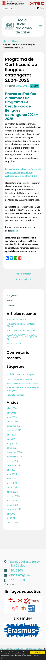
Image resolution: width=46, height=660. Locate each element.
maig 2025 (12, 443)
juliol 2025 (12, 434)
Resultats (11, 394)
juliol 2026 (12, 408)
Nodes (10, 300)
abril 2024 (11, 478)
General (34, 85)
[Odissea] (16, 608)
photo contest (32, 383)
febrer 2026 (12, 421)
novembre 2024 (14, 456)
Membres (11, 305)
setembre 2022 (14, 509)
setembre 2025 (14, 430)
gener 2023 (12, 505)
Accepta (37, 652)
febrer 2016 (12, 522)
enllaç (15, 230)
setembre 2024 (14, 465)
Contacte (9, 584)
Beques (30, 374)
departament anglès (23, 379)
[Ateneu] (35, 600)
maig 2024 (12, 474)
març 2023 (12, 500)
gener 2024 (12, 491)
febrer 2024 (12, 487)
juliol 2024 (12, 469)
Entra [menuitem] (42, 8)
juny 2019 (11, 513)
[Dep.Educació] (11, 600)
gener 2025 (12, 447)
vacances (20, 394)
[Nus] (28, 600)
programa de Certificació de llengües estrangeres (23, 389)
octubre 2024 (13, 461)
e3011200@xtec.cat (22, 575)
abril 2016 (11, 518)
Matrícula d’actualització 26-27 (21, 330)
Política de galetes (33, 648)
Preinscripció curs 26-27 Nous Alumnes (21, 324)
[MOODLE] (24, 608)
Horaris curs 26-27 (16, 343)
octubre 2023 (13, 496)
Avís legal (5, 648)
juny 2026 (11, 412)
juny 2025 (11, 439)
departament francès (16, 383)
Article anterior (23, 273)
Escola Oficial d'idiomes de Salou (23, 26)
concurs (10, 379)
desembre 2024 (14, 452)
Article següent (23, 279)
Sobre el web (17, 648)
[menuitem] (15, 3)
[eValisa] (31, 608)
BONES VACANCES (16, 319)
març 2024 (12, 483)
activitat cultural (16, 374)
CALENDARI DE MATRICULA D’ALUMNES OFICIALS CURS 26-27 (22, 337)
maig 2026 (12, 417)
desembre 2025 (14, 425)
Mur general (12, 295)
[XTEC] (19, 600)
